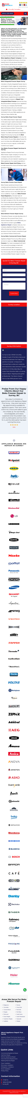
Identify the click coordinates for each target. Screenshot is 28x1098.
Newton (18, 1005)
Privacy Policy (4, 1070)
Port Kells (19, 1009)
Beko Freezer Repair (9, 16)
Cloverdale (6, 1007)
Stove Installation (5, 1069)
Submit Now (14, 293)
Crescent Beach (7, 1009)
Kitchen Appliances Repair (8, 1057)
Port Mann (19, 1012)
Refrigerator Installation (7, 1067)
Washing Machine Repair (8, 1060)
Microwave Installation (7, 1065)
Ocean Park (19, 1007)
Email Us (5, 1080)
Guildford (6, 1021)
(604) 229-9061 (7, 1082)
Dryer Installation (5, 1063)
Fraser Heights (7, 1016)
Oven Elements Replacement (9, 1058)
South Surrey (19, 1014)
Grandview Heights (8, 1018)
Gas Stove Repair (5, 1055)
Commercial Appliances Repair (9, 1053)
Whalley (18, 1021)
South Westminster (21, 1016)
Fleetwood (6, 1014)
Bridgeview (6, 1005)
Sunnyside (19, 1018)
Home (2, 16)
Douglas (5, 1012)
